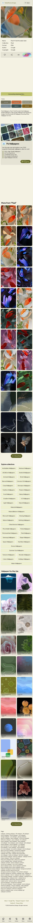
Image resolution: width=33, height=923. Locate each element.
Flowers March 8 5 (6, 653)
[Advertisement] (16, 75)
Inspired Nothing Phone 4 (8, 673)
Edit (28, 55)
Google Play (11, 901)
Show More (17, 456)
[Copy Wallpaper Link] (19, 55)
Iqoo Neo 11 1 (5, 777)
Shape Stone (21, 632)
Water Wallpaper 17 (6, 591)
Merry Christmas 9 (6, 694)
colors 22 (20, 694)
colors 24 (4, 715)
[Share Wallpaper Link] (12, 55)
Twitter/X (12, 903)
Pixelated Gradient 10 (23, 673)
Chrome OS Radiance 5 (7, 611)
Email (27, 901)
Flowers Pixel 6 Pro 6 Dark (24, 715)
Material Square (5, 756)
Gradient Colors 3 (22, 818)
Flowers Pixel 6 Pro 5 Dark (24, 653)
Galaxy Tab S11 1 (21, 736)
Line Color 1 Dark (6, 798)
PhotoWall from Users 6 (23, 798)
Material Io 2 (21, 591)
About (6, 901)
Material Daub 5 (5, 818)
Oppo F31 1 (20, 777)
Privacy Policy (19, 903)
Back (28, 3)
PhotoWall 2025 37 (6, 632)
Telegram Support (20, 901)
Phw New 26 (21, 611)
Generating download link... (16, 94)
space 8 (4, 736)
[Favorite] (5, 55)
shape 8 (20, 756)
